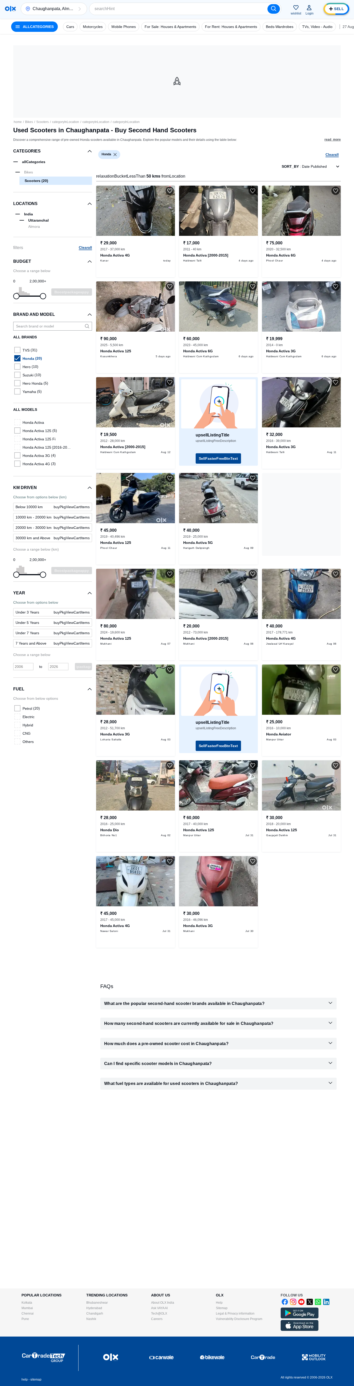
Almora (34, 226)
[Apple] (299, 1330)
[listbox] (115, 154)
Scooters (42, 122)
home (18, 122)
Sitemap (222, 1308)
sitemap (35, 1379)
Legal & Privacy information (235, 1313)
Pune (25, 1319)
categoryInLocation (65, 122)
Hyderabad (94, 1308)
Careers (156, 1319)
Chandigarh (94, 1313)
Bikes (29, 122)
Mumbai (27, 1308)
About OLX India (162, 1302)
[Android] (299, 1317)
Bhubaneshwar (97, 1302)
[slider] (16, 296)
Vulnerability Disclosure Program (239, 1319)
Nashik (91, 1319)
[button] (79, 9)
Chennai (28, 1313)
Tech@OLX (159, 1313)
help (25, 1379)
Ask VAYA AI (159, 1308)
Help (219, 1302)
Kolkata (27, 1302)
